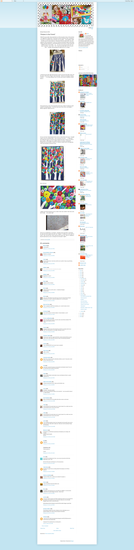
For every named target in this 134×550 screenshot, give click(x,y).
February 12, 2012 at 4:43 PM (48, 300)
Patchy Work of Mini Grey (85, 194)
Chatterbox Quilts (46, 357)
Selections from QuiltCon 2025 (85, 111)
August (82, 285)
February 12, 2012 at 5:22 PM (48, 339)
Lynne (44, 420)
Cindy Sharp (45, 467)
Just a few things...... (84, 301)
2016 (81, 270)
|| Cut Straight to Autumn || (84, 120)
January (82, 311)
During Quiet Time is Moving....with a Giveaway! (89, 256)
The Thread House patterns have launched (89, 215)
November (83, 280)
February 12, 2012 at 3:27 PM (48, 248)
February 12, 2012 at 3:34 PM (48, 255)
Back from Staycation (89, 227)
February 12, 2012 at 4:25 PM (48, 284)
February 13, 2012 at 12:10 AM (49, 409)
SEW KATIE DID (83, 119)
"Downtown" (83, 306)
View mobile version (57, 530)
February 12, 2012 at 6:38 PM (48, 384)
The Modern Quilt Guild (84, 110)
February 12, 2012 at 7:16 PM (48, 394)
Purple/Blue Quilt (88, 102)
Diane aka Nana (46, 304)
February (82, 294)
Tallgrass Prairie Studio (84, 148)
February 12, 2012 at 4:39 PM (48, 292)
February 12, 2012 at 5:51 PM (48, 353)
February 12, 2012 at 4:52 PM (48, 323)
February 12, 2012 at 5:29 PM (48, 346)
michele (44, 497)
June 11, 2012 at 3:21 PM (48, 523)
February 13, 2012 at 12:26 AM (49, 426)
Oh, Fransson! (83, 222)
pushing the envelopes (84, 92)
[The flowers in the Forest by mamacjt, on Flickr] (58, 209)
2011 (81, 313)
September (83, 283)
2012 (81, 277)
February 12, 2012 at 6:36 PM (48, 369)
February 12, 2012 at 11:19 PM (49, 401)
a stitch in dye (82, 265)
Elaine (44, 281)
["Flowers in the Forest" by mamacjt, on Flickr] (52, 180)
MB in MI (45, 245)
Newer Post (42, 528)
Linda (44, 404)
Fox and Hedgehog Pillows (84, 223)
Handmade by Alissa (84, 189)
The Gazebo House (83, 203)
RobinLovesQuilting (47, 475)
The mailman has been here (86, 296)
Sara (44, 456)
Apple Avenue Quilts (47, 381)
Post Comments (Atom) (49, 533)
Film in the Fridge (83, 166)
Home (57, 528)
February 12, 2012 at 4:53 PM (48, 331)
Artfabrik (82, 244)
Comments (82, 69)
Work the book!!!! (89, 134)
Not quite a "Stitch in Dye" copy (86, 307)
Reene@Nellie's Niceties (48, 252)
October (82, 281)
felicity (44, 296)
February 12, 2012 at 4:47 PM (48, 314)
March (82, 293)
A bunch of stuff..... (84, 309)
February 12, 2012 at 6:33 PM (48, 361)
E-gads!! (82, 299)
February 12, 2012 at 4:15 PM (48, 270)
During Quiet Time (83, 253)
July (81, 286)
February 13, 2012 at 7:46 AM (48, 471)
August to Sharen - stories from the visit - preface (89, 94)
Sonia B (44, 327)
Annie (44, 373)
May (82, 289)
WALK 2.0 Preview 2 (89, 149)
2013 (81, 275)
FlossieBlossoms (83, 235)
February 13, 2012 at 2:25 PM (48, 493)
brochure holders (46, 508)
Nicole (44, 288)
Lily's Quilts (82, 212)
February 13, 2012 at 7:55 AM (48, 478)
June (82, 288)
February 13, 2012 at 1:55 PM (48, 485)
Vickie (44, 259)
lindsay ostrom (83, 133)
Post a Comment (45, 525)
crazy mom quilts (83, 180)
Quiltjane (45, 267)
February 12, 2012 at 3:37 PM (48, 263)
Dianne (44, 482)
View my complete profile (83, 47)
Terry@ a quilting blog (47, 318)
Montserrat (45, 430)
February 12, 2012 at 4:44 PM (48, 307)
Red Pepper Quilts (83, 157)
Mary (44, 489)
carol (88, 33)
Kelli (44, 365)
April (82, 291)
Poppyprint (82, 170)
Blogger (72, 541)
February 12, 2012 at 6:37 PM (48, 377)
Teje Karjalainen (46, 397)
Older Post (72, 528)
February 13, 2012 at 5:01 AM (48, 453)
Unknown (45, 516)
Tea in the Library (89, 204)
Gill (44, 440)
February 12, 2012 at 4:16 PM (48, 277)
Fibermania (82, 226)
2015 (81, 272)
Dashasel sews (83, 263)
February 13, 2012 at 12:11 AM (49, 417)
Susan (44, 388)
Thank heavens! (84, 297)
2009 (81, 316)
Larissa (44, 343)
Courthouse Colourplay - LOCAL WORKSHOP (89, 173)
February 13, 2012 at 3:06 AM (48, 443)
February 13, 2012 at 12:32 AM (49, 436)
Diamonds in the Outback (84, 167)
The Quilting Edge (83, 123)
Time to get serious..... (85, 302)
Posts (81, 67)
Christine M (45, 311)
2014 (81, 273)
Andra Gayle (45, 350)
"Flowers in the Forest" (85, 304)
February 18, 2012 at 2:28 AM (48, 513)
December (83, 278)
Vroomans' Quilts (46, 335)
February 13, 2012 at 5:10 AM (48, 463)
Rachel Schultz (83, 114)
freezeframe (82, 101)
